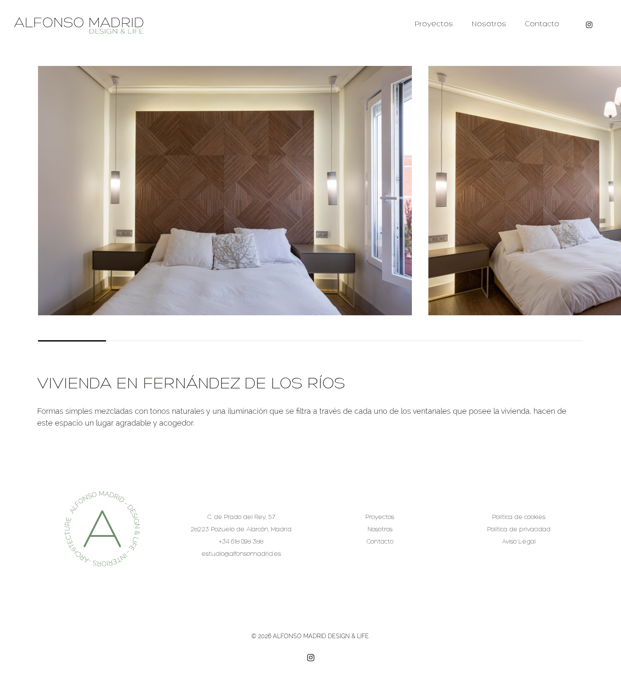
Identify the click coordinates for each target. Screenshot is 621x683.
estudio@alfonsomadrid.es (241, 554)
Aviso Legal (519, 542)
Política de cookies (518, 517)
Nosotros (488, 24)
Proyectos (433, 24)
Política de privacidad (518, 530)
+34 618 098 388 (241, 542)
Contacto (542, 24)
